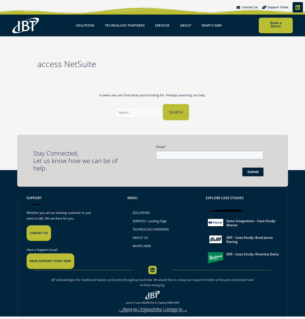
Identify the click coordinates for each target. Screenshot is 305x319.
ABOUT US (140, 238)
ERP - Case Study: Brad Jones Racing (249, 239)
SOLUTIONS (141, 213)
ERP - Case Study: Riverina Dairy (252, 254)
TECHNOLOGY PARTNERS (151, 229)
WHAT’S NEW (142, 246)
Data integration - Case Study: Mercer (251, 223)
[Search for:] (139, 112)
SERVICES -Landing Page (150, 221)
